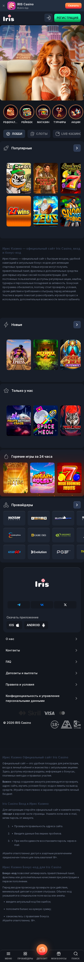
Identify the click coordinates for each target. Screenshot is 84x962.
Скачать (73, 5)
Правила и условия (20, 684)
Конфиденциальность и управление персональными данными (33, 698)
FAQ (8, 661)
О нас (10, 639)
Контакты (13, 650)
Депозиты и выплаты (22, 673)
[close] (4, 6)
